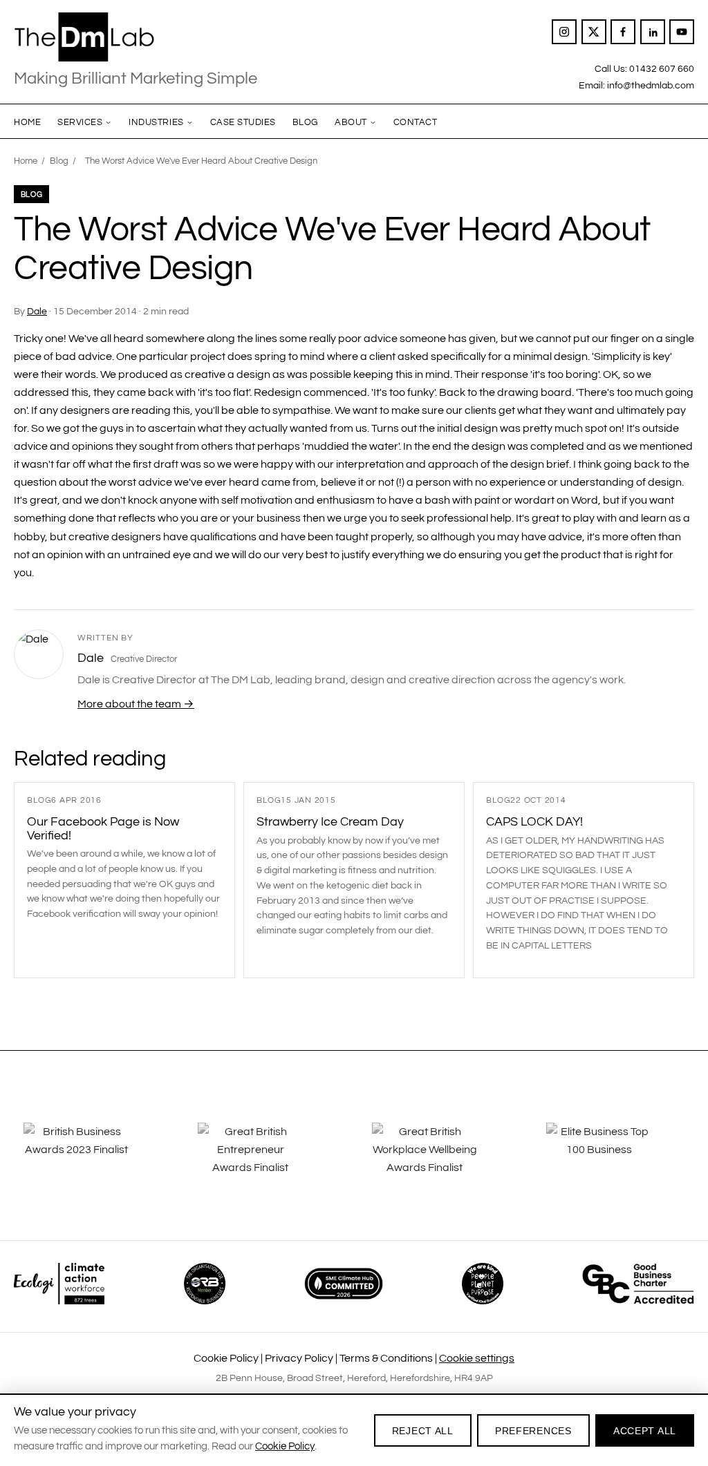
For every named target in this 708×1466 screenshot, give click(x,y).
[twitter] (593, 31)
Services (79, 122)
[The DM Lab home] (135, 37)
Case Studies (243, 122)
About (351, 122)
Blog (305, 122)
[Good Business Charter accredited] (638, 1283)
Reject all (423, 1430)
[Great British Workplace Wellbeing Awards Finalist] (441, 1159)
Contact (415, 122)
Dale (37, 311)
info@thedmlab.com (650, 85)
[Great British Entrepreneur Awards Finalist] (267, 1159)
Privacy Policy (299, 1358)
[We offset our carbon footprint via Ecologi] (59, 1283)
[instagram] (564, 31)
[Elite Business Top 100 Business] (615, 1159)
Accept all (644, 1430)
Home (27, 122)
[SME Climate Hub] (343, 1283)
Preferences (533, 1430)
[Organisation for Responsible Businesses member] (204, 1283)
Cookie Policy (226, 1358)
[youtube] (681, 31)
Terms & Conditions (386, 1358)
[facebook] (623, 31)
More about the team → (135, 704)
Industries (156, 122)
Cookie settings (476, 1358)
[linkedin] (652, 31)
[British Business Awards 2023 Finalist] (93, 1159)
